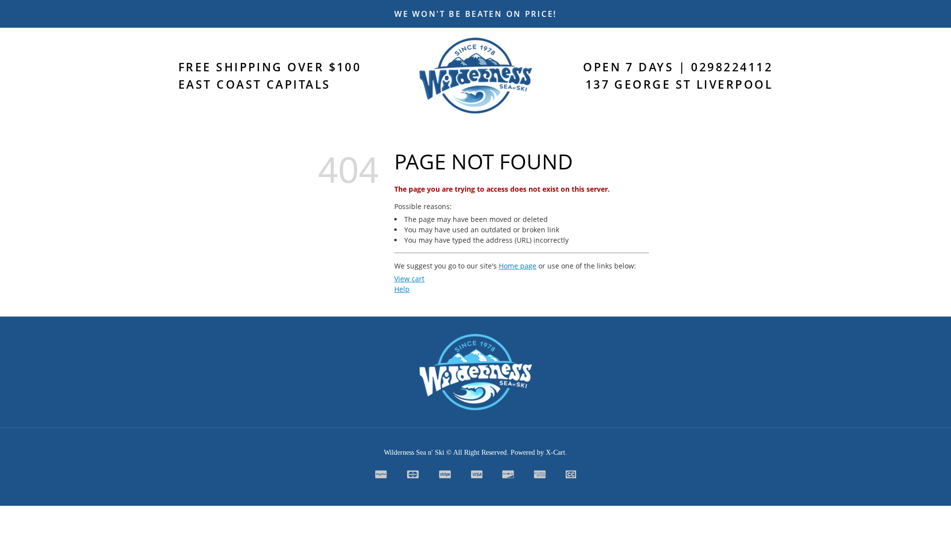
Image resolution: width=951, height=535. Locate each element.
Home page (517, 265)
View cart (409, 278)
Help (402, 289)
